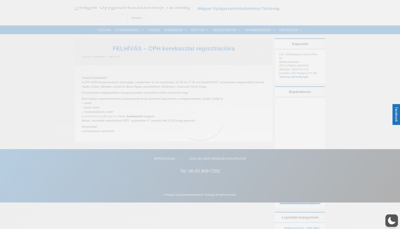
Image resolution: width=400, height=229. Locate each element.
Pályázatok (289, 30)
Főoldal (104, 30)
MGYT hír (114, 56)
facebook (396, 114)
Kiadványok (173, 30)
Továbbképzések (258, 30)
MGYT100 (198, 30)
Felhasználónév (292, 106)
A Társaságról (128, 30)
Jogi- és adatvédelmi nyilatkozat (217, 158)
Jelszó (285, 124)
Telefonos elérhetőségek (293, 76)
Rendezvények (224, 30)
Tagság (154, 30)
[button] (391, 220)
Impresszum (164, 158)
